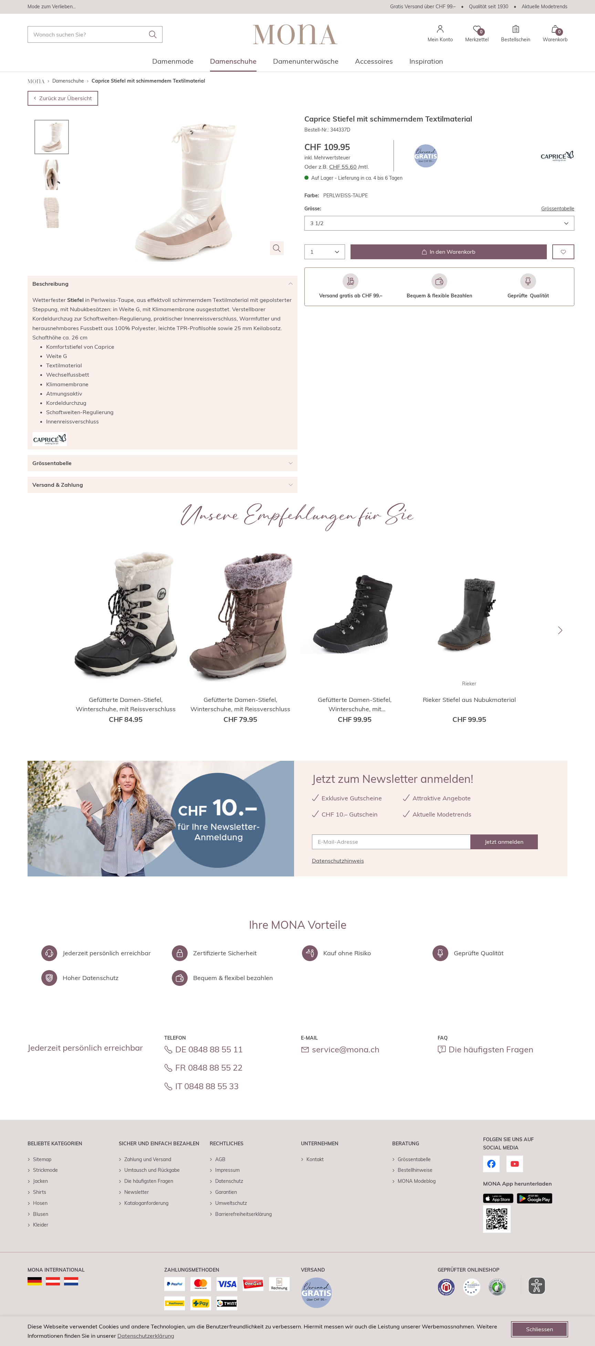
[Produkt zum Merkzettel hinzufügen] (563, 251)
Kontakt (315, 1159)
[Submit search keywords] (153, 34)
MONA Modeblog (417, 1181)
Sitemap (42, 1159)
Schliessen (539, 1329)
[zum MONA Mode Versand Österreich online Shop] (53, 1281)
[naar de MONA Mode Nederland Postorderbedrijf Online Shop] (71, 1281)
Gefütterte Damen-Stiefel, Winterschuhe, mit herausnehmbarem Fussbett (355, 705)
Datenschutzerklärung (145, 1335)
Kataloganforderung (146, 1203)
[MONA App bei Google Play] (534, 1198)
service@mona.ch (345, 1049)
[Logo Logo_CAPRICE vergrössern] (557, 156)
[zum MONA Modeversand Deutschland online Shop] (35, 1281)
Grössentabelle (557, 209)
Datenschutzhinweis (338, 860)
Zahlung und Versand (147, 1159)
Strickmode (45, 1170)
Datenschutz (229, 1181)
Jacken (40, 1181)
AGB (220, 1159)
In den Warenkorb (453, 251)
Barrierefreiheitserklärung (243, 1214)
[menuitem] (173, 63)
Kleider (40, 1225)
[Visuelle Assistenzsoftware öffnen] (533, 1285)
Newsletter (136, 1192)
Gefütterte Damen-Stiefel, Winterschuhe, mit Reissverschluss (126, 704)
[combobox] (95, 34)
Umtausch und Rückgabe (152, 1170)
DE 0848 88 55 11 (209, 1049)
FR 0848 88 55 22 (208, 1067)
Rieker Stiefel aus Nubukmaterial (469, 700)
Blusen (40, 1214)
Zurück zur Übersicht (65, 98)
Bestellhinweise (415, 1170)
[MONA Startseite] (295, 34)
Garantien (226, 1192)
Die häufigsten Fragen (491, 1049)
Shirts (39, 1192)
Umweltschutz (231, 1203)
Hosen (40, 1203)
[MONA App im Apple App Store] (498, 1198)
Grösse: (312, 209)
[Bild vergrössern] (277, 248)
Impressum (227, 1170)
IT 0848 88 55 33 (207, 1086)
